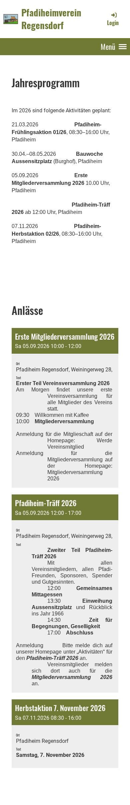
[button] (65, 408)
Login (113, 23)
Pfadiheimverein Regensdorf (51, 18)
